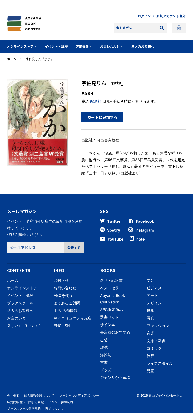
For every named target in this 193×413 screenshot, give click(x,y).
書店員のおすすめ (115, 332)
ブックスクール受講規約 (24, 408)
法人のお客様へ (142, 46)
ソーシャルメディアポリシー (79, 395)
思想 (104, 339)
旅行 (150, 355)
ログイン (144, 16)
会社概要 (13, 395)
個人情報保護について (39, 395)
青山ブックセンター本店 (165, 395)
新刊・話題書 (111, 280)
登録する (73, 247)
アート (152, 295)
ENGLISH (62, 325)
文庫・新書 (156, 340)
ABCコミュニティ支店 (73, 318)
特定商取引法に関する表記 (25, 402)
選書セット (109, 317)
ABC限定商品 (111, 309)
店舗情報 (82, 46)
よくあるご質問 (67, 303)
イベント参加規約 (60, 402)
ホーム (11, 59)
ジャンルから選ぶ (115, 377)
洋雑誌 (105, 354)
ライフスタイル (160, 363)
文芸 (150, 280)
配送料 (95, 101)
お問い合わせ (110, 46)
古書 (104, 362)
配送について (54, 408)
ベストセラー (111, 288)
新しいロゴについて (24, 325)
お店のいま (16, 318)
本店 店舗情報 (65, 310)
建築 (150, 310)
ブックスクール (20, 303)
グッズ (105, 370)
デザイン (154, 303)
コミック (154, 348)
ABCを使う (63, 295)
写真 (150, 318)
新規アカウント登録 (171, 16)
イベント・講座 (56, 46)
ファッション (158, 325)
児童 (150, 370)
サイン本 (107, 324)
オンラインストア (20, 46)
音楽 (150, 333)
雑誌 (104, 347)
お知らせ (61, 280)
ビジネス (154, 288)
